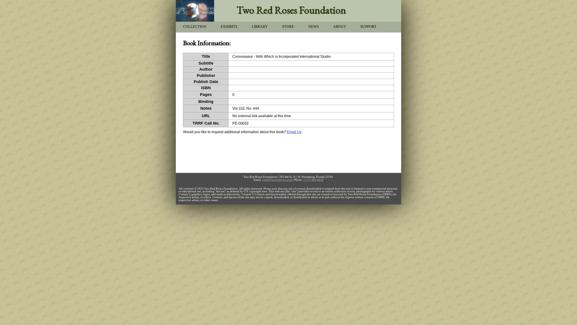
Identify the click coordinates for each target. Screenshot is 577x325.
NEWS (313, 26)
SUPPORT (368, 26)
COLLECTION (194, 26)
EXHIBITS (229, 26)
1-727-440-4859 (313, 179)
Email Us (294, 132)
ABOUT (339, 26)
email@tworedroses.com (277, 179)
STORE (288, 26)
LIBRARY (260, 26)
